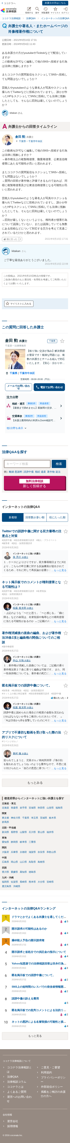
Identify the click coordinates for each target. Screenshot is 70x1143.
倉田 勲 (24, 136)
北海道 (5, 807)
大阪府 (5, 852)
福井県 (50, 832)
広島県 (5, 862)
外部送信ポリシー (52, 1086)
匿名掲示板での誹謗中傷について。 (33, 975)
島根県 (41, 862)
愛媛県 (14, 872)
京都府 (23, 852)
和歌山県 (51, 852)
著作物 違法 (53, 471)
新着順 (13, 517)
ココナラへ (10, 3)
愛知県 (5, 842)
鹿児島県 (6, 886)
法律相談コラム (16, 1081)
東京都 (5, 817)
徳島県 (32, 872)
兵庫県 (14, 852)
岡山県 (14, 862)
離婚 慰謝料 (15, 471)
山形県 (50, 807)
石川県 (32, 832)
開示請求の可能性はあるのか (29, 928)
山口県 (23, 862)
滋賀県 (32, 852)
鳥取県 (32, 862)
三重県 (32, 842)
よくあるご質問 (16, 1091)
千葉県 (22, 141)
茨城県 (43, 817)
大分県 (41, 881)
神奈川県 (15, 817)
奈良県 (41, 852)
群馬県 (5, 822)
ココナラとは (15, 1086)
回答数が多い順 (35, 517)
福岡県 (5, 881)
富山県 (41, 832)
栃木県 (52, 817)
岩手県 (23, 807)
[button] (35, 428)
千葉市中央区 (35, 141)
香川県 (5, 872)
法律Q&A (12, 1076)
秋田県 (41, 807)
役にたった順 (57, 517)
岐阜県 (23, 842)
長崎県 (23, 881)
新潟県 (5, 832)
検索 (59, 463)
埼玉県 (34, 817)
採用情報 (12, 1126)
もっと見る (35, 1035)
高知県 (23, 872)
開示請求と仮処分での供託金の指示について (39, 951)
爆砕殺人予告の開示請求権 (28, 940)
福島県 (59, 807)
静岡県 (14, 842)
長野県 (14, 832)
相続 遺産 (40, 471)
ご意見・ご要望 (50, 1067)
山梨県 (23, 832)
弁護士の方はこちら (55, 3)
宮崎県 (50, 881)
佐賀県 (14, 881)
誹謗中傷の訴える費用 (25, 998)
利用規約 (46, 1072)
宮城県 (32, 807)
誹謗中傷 (29, 471)
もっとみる (35, 782)
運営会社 (12, 1121)
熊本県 (32, 881)
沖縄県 (16, 886)
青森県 (14, 807)
